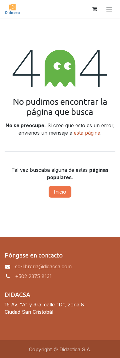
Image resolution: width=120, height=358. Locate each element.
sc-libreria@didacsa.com (43, 266)
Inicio (60, 192)
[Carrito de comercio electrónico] (94, 9)
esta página (87, 133)
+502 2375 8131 (33, 276)
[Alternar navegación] (109, 8)
